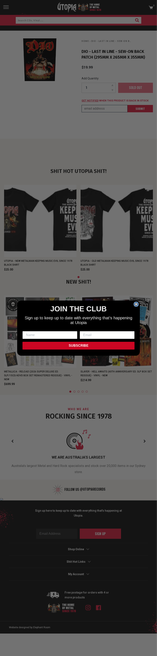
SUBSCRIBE (79, 345)
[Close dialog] (136, 304)
